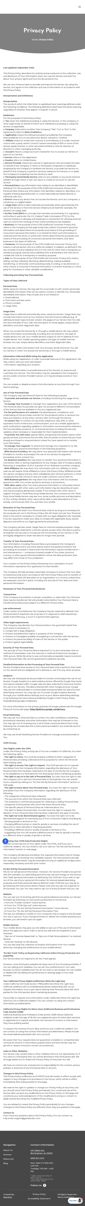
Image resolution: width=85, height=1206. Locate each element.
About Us (7, 1150)
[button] (44, 1185)
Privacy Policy (39, 1194)
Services (7, 1154)
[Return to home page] (11, 7)
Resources (8, 1159)
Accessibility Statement (39, 1198)
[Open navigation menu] (80, 7)
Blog (5, 1163)
